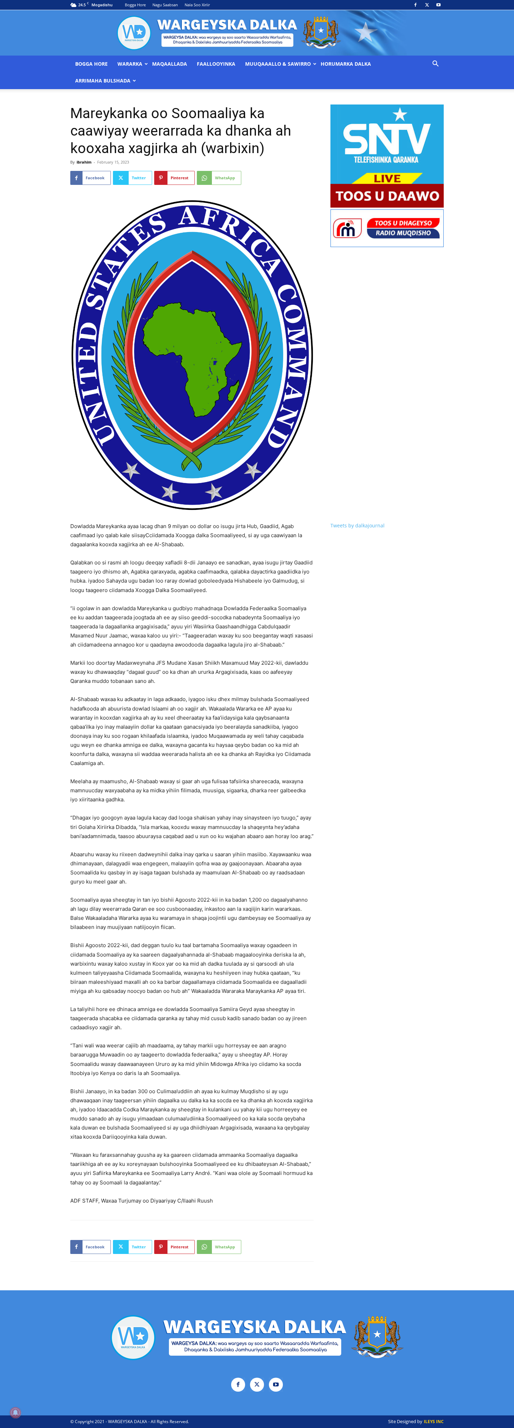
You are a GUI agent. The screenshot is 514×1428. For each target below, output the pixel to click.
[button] (435, 64)
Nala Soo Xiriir (197, 4)
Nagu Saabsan (165, 4)
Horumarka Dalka (346, 64)
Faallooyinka (216, 64)
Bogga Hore (135, 4)
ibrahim (84, 162)
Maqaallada (169, 64)
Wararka (129, 64)
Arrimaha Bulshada (102, 81)
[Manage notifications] (15, 1412)
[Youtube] (438, 5)
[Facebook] (415, 5)
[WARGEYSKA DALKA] (257, 33)
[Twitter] (427, 5)
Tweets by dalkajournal (357, 525)
